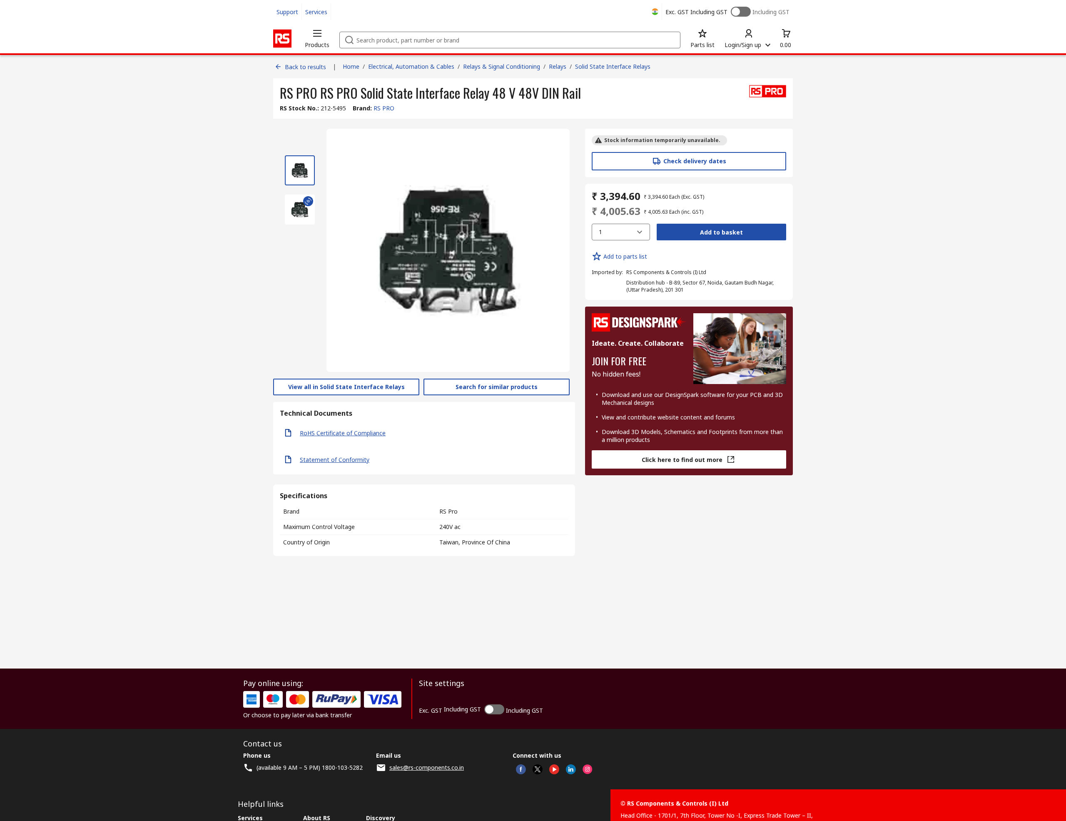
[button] (317, 38)
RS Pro (448, 511)
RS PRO (384, 108)
